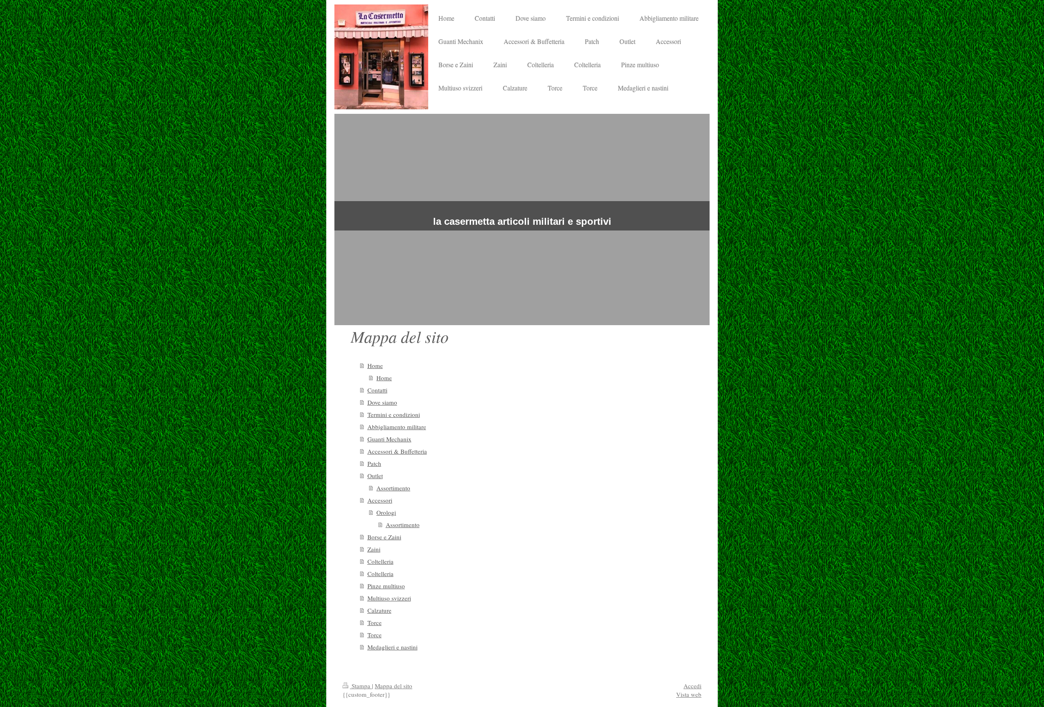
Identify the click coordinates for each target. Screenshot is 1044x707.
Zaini (373, 549)
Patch (374, 463)
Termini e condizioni (393, 414)
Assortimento (393, 488)
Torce (374, 622)
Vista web (688, 694)
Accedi (692, 686)
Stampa (361, 686)
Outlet (375, 476)
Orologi (386, 512)
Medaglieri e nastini (392, 647)
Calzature (379, 610)
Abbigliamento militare (396, 427)
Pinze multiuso (386, 586)
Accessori (379, 500)
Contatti (377, 390)
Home (375, 365)
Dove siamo (382, 402)
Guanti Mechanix (389, 439)
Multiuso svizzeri (389, 598)
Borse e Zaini (384, 537)
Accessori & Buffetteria (397, 451)
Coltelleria (380, 561)
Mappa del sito (393, 686)
